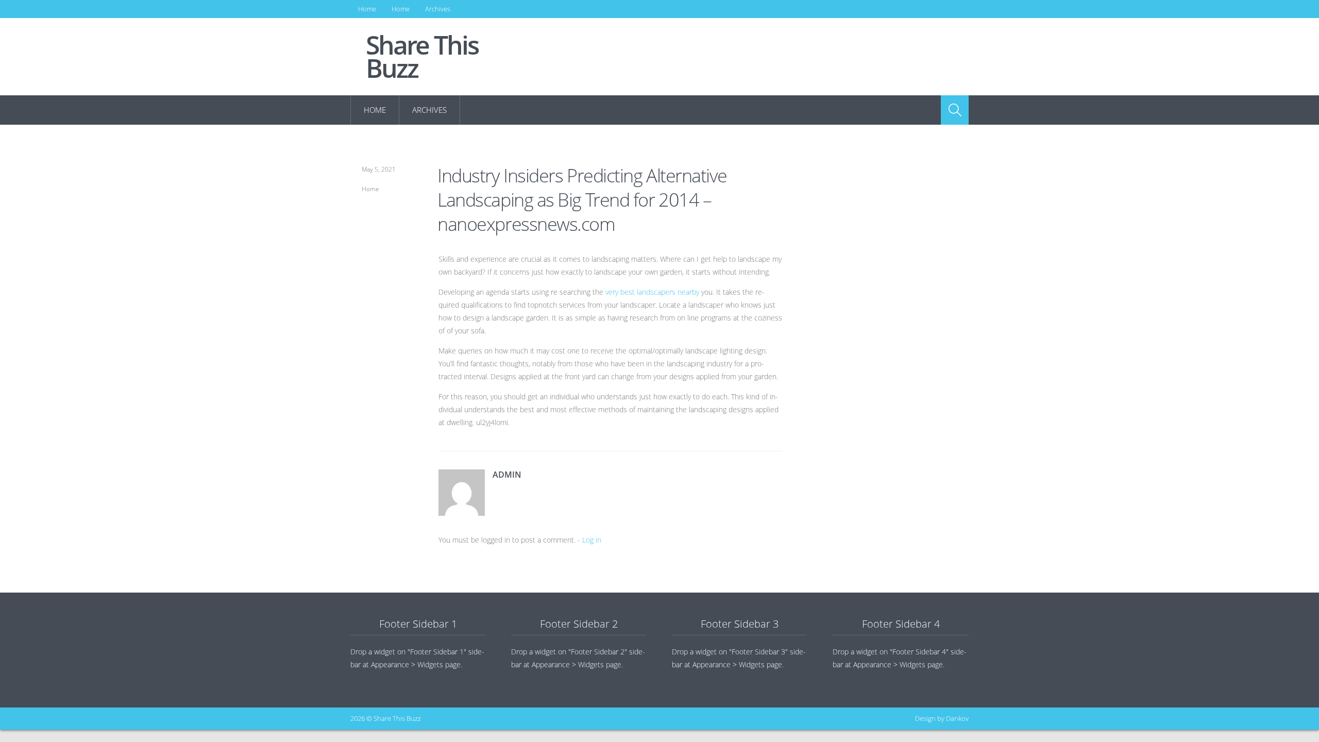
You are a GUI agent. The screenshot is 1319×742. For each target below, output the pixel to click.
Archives (437, 8)
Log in (591, 540)
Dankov (957, 718)
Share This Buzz (422, 56)
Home (367, 8)
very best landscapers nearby (652, 292)
